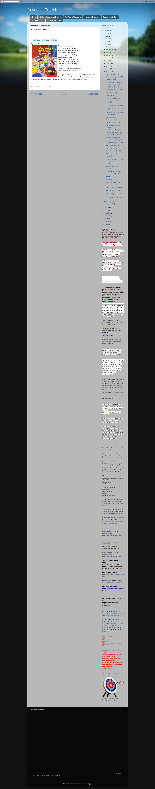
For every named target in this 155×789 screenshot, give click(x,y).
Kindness (109, 179)
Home (34, 17)
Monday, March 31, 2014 (114, 80)
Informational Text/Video (114, 174)
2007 (106, 224)
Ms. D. (106, 642)
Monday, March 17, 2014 (114, 130)
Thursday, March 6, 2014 (114, 151)
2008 (106, 221)
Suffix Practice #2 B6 (113, 190)
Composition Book (37, 20)
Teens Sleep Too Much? (114, 171)
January (109, 204)
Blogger (89, 784)
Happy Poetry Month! (113, 98)
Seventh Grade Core (110, 17)
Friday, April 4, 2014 (112, 74)
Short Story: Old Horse (113, 182)
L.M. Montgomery (109, 412)
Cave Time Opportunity (113, 148)
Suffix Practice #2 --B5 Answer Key (113, 194)
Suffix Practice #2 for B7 (114, 187)
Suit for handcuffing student (112, 167)
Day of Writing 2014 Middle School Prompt (115, 113)
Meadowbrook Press (72, 77)
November (110, 49)
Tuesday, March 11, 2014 (114, 142)
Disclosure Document (91, 17)
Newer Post (36, 94)
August (108, 58)
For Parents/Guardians (73, 17)
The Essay (109, 156)
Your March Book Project (114, 87)
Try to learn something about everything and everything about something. (112, 330)
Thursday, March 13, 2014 (114, 140)
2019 (106, 30)
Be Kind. (108, 176)
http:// (104, 603)
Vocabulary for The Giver (114, 90)
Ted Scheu (37, 44)
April (108, 69)
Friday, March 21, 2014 (113, 122)
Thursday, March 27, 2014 (114, 92)
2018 (106, 33)
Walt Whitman (110, 95)
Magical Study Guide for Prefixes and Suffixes (114, 83)
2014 (106, 44)
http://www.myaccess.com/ (111, 535)
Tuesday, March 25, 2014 (114, 105)
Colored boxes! (111, 117)
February (109, 201)
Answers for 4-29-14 (112, 120)
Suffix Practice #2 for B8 (114, 185)
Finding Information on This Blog (50, 17)
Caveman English (42, 10)
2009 (106, 218)
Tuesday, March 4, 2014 (114, 198)
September (110, 55)
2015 (106, 41)
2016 (106, 39)
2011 (106, 213)
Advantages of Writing (113, 154)
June (108, 63)
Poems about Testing (113, 145)
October (109, 52)
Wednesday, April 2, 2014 (114, 77)
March (108, 72)
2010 (106, 216)
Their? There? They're (113, 164)
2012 (106, 210)
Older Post (93, 94)
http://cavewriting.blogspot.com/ (112, 582)
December (110, 47)
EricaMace (107, 639)
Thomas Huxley (107, 335)
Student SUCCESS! (54, 20)
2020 (106, 28)
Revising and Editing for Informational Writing (114, 133)
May (108, 66)
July (107, 61)
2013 (106, 207)
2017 (106, 36)
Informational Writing (113, 137)
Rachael (107, 645)
